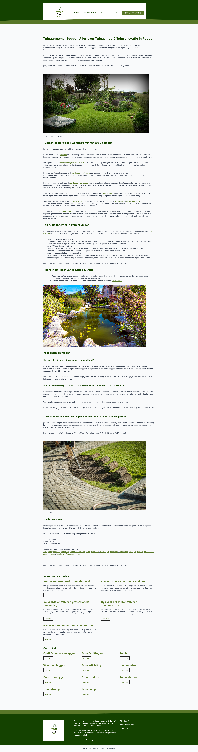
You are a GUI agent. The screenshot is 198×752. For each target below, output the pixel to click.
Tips (102, 12)
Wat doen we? (88, 12)
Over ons (113, 12)
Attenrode (70, 554)
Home (76, 12)
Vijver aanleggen (54, 665)
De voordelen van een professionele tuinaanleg (66, 603)
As (153, 552)
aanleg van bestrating (81, 173)
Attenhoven (60, 554)
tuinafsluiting (108, 193)
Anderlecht (114, 552)
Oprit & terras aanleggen (59, 653)
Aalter (50, 552)
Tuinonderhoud (129, 677)
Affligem (81, 552)
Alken (88, 552)
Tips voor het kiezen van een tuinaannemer (119, 603)
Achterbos (74, 552)
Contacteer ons (80, 739)
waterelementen (133, 201)
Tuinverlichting (91, 665)
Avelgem (78, 554)
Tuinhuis (125, 653)
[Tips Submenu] (106, 12)
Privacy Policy (125, 728)
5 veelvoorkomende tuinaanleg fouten (68, 625)
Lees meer (48, 595)
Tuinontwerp (51, 689)
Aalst (45, 552)
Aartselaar (65, 552)
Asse (45, 554)
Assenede (51, 554)
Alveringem (104, 552)
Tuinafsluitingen (92, 653)
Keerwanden (128, 665)
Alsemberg (95, 552)
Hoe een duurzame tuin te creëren (123, 581)
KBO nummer (117, 281)
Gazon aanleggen (54, 677)
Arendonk (148, 552)
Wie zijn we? (124, 721)
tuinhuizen (118, 201)
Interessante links (127, 724)
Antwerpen (123, 552)
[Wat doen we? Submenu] (96, 12)
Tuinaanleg (89, 689)
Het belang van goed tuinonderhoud (66, 581)
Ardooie (140, 552)
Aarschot (56, 552)
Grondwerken (90, 677)
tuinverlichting (76, 201)
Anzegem (132, 552)
